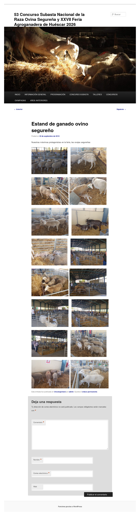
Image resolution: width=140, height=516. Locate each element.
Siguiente (121, 109)
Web (35, 486)
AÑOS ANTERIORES (38, 100)
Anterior (18, 109)
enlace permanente (89, 391)
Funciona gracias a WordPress (70, 506)
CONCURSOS (112, 94)
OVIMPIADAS (20, 100)
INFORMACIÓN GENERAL (35, 94)
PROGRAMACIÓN (57, 94)
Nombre (37, 460)
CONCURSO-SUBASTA (79, 94)
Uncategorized (59, 391)
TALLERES (97, 94)
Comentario (38, 422)
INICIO (17, 94)
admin (71, 391)
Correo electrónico (41, 473)
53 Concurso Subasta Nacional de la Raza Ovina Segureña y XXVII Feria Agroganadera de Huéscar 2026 (49, 19)
